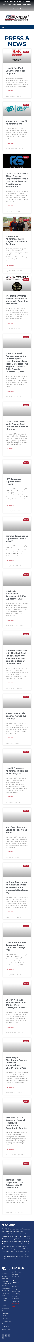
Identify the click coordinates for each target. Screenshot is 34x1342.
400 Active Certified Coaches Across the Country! (16, 716)
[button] (3, 27)
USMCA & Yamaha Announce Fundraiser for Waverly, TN (17, 771)
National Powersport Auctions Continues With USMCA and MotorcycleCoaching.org (17, 887)
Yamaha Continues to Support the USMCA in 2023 (17, 538)
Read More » (10, 91)
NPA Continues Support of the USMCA (13, 481)
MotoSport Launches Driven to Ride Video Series (16, 830)
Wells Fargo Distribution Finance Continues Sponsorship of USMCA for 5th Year (16, 1062)
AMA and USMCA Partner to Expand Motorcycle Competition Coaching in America (16, 1122)
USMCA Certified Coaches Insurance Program (15, 71)
